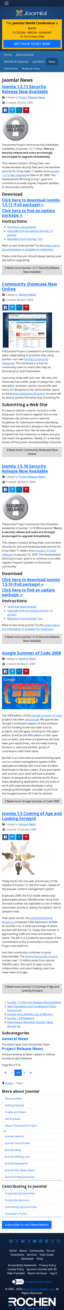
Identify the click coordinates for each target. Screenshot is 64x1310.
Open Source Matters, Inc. (39, 1289)
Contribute (11, 68)
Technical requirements (21, 227)
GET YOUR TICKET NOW (32, 43)
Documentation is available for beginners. (28, 249)
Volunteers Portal (16, 1213)
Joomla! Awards (14, 1136)
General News (27, 294)
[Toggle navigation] (6, 3)
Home (8, 55)
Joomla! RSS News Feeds (20, 1170)
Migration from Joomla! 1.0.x (25, 239)
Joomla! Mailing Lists (17, 1156)
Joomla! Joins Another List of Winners (30, 1014)
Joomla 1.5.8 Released (20, 1018)
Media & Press (31, 68)
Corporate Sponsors (17, 1200)
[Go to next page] (24, 1073)
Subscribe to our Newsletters (27, 1224)
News (52, 61)
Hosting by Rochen (32, 1308)
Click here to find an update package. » (28, 213)
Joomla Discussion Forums (41, 956)
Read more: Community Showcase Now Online (33, 452)
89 (18, 1073)
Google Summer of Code (46, 715)
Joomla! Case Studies (17, 1143)
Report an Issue (37, 1273)
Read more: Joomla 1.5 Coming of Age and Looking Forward (32, 988)
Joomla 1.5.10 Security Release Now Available (25, 468)
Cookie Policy (16, 1269)
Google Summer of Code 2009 (31, 653)
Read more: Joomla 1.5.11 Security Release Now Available (32, 270)
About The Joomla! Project (21, 1125)
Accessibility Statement (22, 1265)
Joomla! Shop (13, 1150)
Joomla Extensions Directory (27, 393)
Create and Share (15, 1112)
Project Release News (32, 97)
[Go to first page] (5, 1073)
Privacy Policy (47, 1265)
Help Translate (16, 1273)
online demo (52, 245)
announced (32, 719)
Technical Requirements (19, 1177)
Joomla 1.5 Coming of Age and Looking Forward (32, 816)
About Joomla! (24, 55)
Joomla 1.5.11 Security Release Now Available (25, 89)
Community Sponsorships (21, 1207)
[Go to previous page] (12, 1073)
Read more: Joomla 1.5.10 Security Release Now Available (32, 639)
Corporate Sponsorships (20, 1193)
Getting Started (14, 1105)
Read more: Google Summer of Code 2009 (32, 801)
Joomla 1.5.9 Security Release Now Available (34, 1002)
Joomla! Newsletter (16, 1163)
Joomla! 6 (38, 61)
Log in (53, 1273)
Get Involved (12, 1119)
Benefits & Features (16, 61)
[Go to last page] (30, 1073)
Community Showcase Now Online (29, 286)
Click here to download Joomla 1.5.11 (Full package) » (31, 202)
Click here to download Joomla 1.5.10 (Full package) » (31, 582)
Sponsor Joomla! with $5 (42, 1269)
